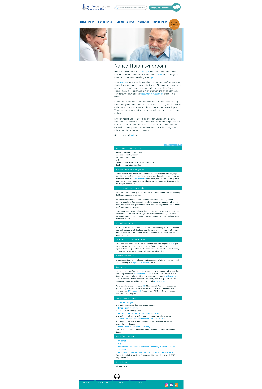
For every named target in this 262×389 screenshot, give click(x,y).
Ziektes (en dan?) (125, 22)
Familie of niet (160, 22)
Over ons (86, 383)
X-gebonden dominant (141, 262)
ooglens (123, 82)
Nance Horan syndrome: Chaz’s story (133, 327)
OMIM (119, 344)
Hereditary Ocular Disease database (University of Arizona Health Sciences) (146, 348)
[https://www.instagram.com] (166, 385)
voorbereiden (159, 281)
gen (152, 77)
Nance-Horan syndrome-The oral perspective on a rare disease (145, 352)
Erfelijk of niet (87, 22)
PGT (144, 286)
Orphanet (121, 341)
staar (160, 74)
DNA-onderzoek (105, 22)
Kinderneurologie (125, 302)
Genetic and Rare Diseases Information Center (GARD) (141, 319)
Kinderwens (143, 22)
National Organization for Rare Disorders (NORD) (138, 313)
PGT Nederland (134, 291)
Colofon (121, 383)
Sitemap (138, 383)
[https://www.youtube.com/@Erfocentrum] (176, 385)
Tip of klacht (103, 383)
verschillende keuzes (142, 274)
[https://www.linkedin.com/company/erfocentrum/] (171, 385)
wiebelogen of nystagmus (151, 94)
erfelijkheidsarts (170, 276)
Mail (132, 135)
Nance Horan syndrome (127, 308)
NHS (172, 244)
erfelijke (145, 71)
